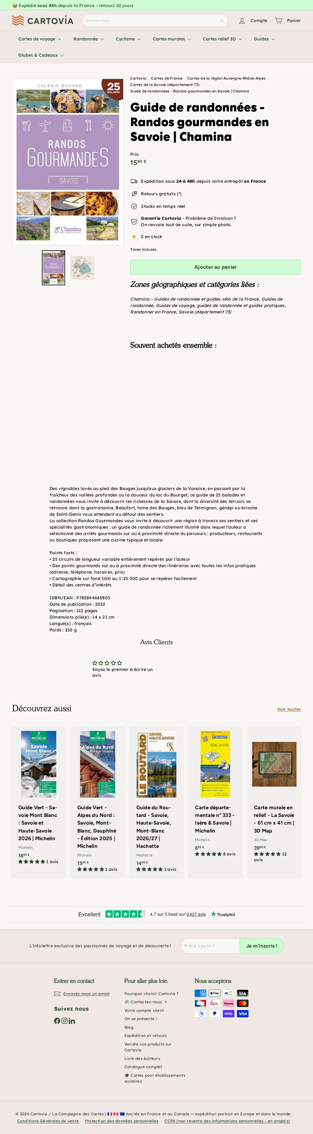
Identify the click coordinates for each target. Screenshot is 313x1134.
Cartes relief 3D (220, 39)
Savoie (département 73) (205, 312)
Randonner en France (153, 312)
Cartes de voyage (37, 39)
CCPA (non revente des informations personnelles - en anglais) (227, 1120)
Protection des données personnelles (121, 1120)
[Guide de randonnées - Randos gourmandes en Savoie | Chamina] (215, 384)
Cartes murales (169, 39)
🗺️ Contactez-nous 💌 (146, 1001)
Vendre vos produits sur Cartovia (147, 1047)
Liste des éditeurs (142, 1058)
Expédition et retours (145, 1035)
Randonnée (86, 39)
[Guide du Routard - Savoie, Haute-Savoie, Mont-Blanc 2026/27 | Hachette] (156, 802)
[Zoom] (68, 162)
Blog (128, 1027)
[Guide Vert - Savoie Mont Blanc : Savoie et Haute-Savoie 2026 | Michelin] (38, 799)
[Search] (222, 20)
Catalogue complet (143, 1066)
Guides (262, 39)
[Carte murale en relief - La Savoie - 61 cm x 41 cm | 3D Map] (274, 798)
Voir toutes (289, 709)
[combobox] (155, 20)
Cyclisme (126, 39)
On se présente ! (140, 1018)
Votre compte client (144, 1010)
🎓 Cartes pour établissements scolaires (154, 1078)
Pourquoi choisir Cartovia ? (151, 993)
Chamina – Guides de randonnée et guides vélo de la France (194, 299)
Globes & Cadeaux (38, 55)
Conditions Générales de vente (48, 1120)
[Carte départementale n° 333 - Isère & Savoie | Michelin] (215, 795)
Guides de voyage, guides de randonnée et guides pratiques (220, 305)
